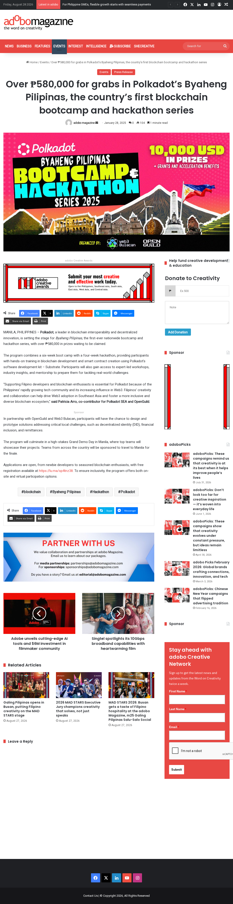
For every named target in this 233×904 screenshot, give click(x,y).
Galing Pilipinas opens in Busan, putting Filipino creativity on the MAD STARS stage (23, 709)
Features (42, 46)
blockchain (32, 492)
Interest (75, 46)
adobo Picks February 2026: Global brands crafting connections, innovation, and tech (211, 569)
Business (24, 46)
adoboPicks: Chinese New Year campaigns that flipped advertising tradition (210, 596)
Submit (176, 769)
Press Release (123, 72)
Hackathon (100, 492)
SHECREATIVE (144, 46)
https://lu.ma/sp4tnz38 (56, 471)
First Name (178, 691)
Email (174, 727)
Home (33, 62)
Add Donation (178, 332)
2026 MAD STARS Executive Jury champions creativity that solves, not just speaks (78, 709)
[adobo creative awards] (78, 283)
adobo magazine (84, 122)
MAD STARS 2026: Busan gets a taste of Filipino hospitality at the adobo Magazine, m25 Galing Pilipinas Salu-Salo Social (130, 711)
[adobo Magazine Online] (38, 22)
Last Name (177, 709)
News (9, 46)
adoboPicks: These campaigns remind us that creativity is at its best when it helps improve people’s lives (211, 465)
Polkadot (128, 492)
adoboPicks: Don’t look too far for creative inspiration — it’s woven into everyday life (209, 499)
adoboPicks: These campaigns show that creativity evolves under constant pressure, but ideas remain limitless (209, 535)
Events (59, 46)
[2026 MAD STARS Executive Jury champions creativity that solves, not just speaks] (79, 685)
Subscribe (122, 46)
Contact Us (90, 895)
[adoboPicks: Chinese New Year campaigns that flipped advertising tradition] (177, 595)
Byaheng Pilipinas (66, 492)
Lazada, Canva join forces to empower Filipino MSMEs (98, 4)
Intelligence (96, 46)
